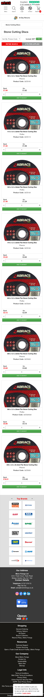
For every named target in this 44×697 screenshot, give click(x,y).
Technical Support (22, 645)
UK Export (22, 633)
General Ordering (22, 629)
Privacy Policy (22, 677)
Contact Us (22, 659)
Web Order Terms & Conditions (22, 675)
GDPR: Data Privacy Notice (22, 682)
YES (39, 39)
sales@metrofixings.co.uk (24, 588)
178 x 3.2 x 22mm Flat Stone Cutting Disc (22, 242)
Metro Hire (22, 663)
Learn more (26, 693)
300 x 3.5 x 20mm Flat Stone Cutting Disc (22, 409)
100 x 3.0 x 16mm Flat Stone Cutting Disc (22, 76)
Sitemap (22, 666)
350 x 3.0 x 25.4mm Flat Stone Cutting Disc (22, 465)
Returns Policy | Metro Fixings (22, 638)
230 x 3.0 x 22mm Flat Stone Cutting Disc (22, 298)
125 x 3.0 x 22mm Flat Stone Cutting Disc (22, 187)
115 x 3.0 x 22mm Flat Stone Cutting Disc (22, 131)
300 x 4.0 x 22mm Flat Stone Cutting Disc (22, 354)
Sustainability (22, 661)
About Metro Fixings (22, 657)
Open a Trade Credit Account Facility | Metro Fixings (22, 649)
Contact (30, 11)
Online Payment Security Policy (22, 679)
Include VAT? (30, 39)
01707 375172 (26, 583)
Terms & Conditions (22, 673)
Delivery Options (22, 631)
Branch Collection (22, 635)
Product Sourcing (22, 647)
